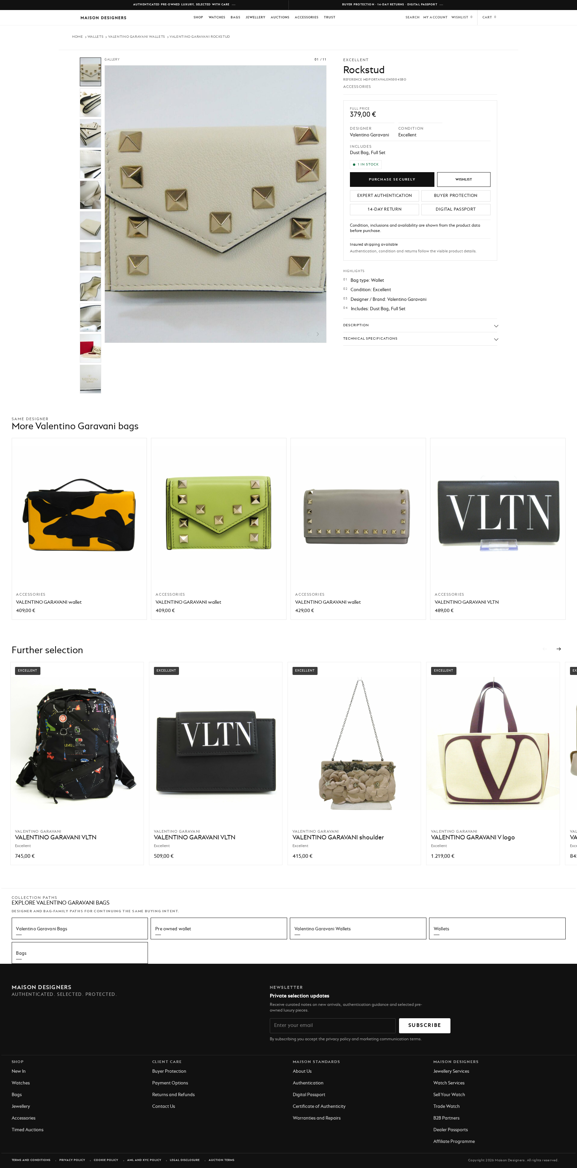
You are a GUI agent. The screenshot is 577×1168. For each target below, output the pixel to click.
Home (77, 36)
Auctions (280, 17)
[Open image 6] (90, 225)
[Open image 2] (90, 102)
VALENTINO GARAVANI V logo (473, 838)
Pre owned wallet (173, 929)
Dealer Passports (450, 1130)
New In (19, 1071)
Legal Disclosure (185, 1160)
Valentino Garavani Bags (41, 929)
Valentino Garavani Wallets (136, 36)
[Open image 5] (90, 195)
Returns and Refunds (173, 1095)
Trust (330, 17)
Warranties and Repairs (317, 1118)
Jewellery (255, 17)
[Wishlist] (464, 179)
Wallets (95, 36)
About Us (302, 1071)
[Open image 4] (90, 164)
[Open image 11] (90, 379)
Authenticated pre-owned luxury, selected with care (181, 4)
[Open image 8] (90, 287)
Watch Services (448, 1083)
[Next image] (318, 334)
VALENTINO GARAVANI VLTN (467, 602)
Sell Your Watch (449, 1095)
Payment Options (170, 1083)
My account (435, 17)
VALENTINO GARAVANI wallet (49, 602)
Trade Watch (446, 1106)
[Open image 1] (90, 71)
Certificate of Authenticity (319, 1106)
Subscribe (424, 1025)
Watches (217, 17)
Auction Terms (221, 1160)
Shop (198, 17)
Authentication (308, 1083)
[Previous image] (308, 334)
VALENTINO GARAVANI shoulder (338, 838)
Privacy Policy (72, 1160)
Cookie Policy (106, 1160)
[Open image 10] (90, 348)
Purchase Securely (392, 179)
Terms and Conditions (31, 1160)
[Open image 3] (90, 133)
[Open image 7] (90, 256)
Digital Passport (309, 1095)
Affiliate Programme (454, 1142)
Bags (235, 17)
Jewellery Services (451, 1071)
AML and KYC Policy (144, 1160)
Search (413, 17)
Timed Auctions (27, 1130)
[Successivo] (559, 649)
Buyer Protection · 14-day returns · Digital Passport (389, 4)
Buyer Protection (169, 1071)
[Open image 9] (90, 318)
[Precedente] (544, 649)
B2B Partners (446, 1118)
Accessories (307, 17)
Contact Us (163, 1106)
